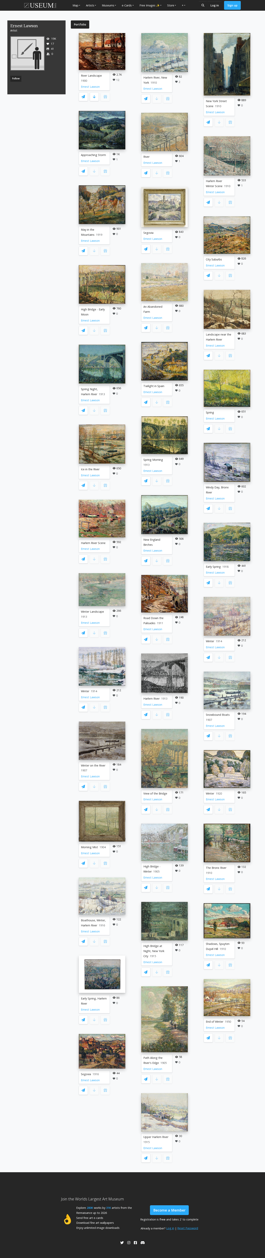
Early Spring (213, 567)
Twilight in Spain (153, 386)
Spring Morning (153, 460)
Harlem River (151, 698)
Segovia (86, 1074)
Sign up (232, 5)
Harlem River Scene (93, 543)
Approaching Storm (93, 155)
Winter (85, 691)
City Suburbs (214, 259)
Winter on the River (93, 765)
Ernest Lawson (90, 86)
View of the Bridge (155, 793)
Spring (210, 412)
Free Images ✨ (149, 5)
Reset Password (187, 1228)
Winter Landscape (92, 611)
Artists (90, 5)
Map (75, 5)
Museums (108, 5)
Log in (214, 5)
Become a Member (169, 1210)
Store (170, 5)
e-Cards (127, 5)
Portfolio (80, 24)
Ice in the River (90, 469)
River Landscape (91, 75)
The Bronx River (216, 868)
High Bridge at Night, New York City (153, 951)
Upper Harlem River (155, 1137)
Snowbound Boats (218, 715)
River (146, 157)
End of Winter (214, 1021)
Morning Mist (89, 847)
